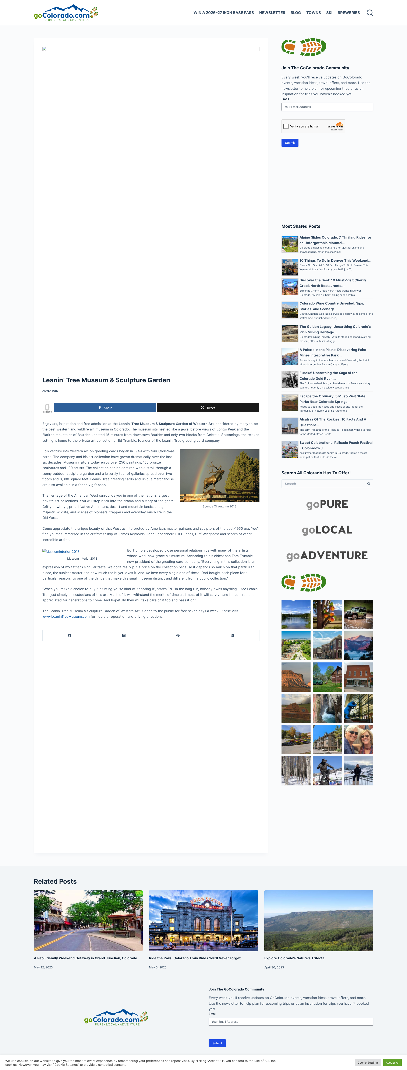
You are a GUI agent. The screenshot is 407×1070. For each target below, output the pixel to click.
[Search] (370, 13)
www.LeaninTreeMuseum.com (66, 616)
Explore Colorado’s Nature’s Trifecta (294, 958)
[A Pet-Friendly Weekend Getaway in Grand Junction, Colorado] (88, 920)
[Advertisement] (327, 185)
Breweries (349, 12)
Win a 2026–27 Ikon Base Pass (224, 12)
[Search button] (369, 483)
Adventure (50, 390)
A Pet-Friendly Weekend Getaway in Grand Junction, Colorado (85, 958)
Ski (329, 12)
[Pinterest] (178, 635)
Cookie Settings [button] (368, 1062)
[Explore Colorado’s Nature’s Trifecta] (318, 920)
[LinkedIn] (232, 635)
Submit (290, 142)
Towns (313, 12)
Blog (296, 12)
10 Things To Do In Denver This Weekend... (335, 260)
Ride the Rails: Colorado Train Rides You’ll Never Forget (195, 958)
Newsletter (272, 12)
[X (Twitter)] (124, 635)
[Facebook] (70, 635)
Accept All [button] (392, 1062)
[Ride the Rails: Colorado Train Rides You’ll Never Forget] (203, 920)
